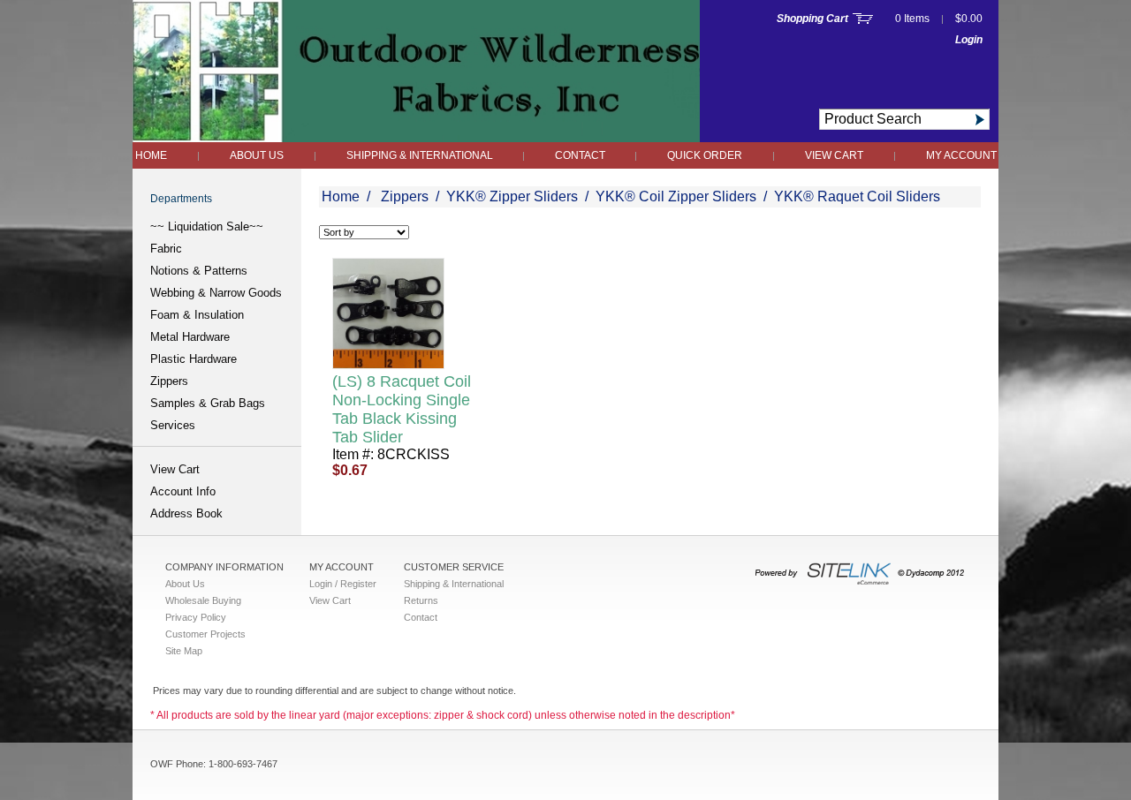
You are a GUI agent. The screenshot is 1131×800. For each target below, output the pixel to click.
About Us (257, 155)
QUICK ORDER (704, 155)
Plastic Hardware (193, 359)
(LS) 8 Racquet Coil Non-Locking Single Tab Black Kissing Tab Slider (401, 409)
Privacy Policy (195, 617)
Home (151, 155)
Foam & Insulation (197, 314)
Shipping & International (421, 155)
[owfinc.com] (416, 137)
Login (969, 40)
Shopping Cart (812, 18)
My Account (961, 155)
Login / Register (342, 583)
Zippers (169, 381)
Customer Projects (205, 634)
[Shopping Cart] (863, 18)
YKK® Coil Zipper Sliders (676, 196)
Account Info (183, 491)
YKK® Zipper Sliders (512, 196)
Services (172, 425)
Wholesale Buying (203, 600)
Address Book (186, 513)
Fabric (166, 248)
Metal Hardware (190, 336)
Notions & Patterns (198, 270)
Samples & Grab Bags (207, 403)
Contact (581, 155)
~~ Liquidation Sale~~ (206, 226)
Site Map (183, 650)
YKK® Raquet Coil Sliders (857, 196)
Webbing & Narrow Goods (216, 292)
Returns (421, 600)
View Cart (834, 155)
